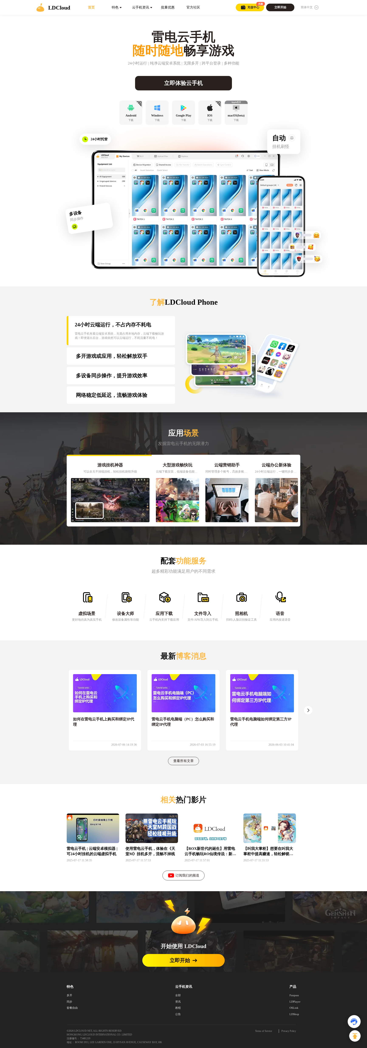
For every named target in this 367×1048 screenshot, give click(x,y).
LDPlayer (294, 1001)
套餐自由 (72, 1007)
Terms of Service (263, 1031)
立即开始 (180, 960)
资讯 (178, 1001)
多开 (69, 995)
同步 (69, 1001)
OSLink (293, 1007)
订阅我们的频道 (187, 875)
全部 (178, 995)
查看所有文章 (183, 761)
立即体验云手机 (183, 83)
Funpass (294, 995)
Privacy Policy (288, 1031)
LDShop (294, 1014)
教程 (178, 1007)
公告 (178, 1014)
